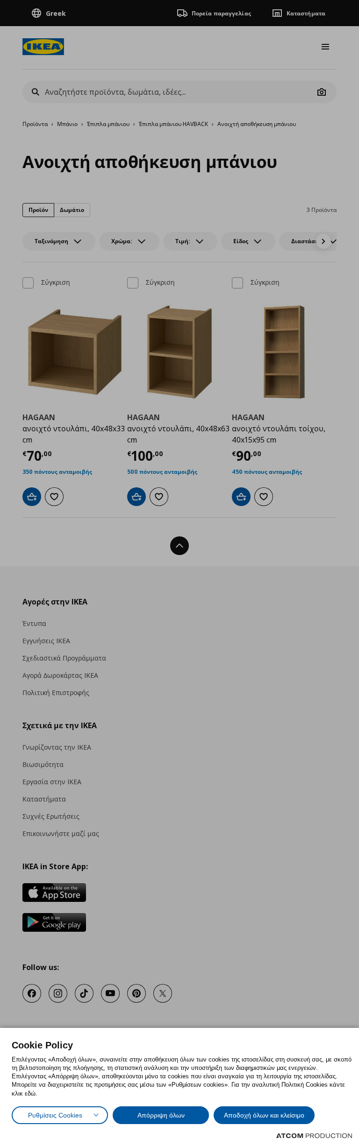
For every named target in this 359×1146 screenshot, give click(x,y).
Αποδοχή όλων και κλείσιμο (264, 1115)
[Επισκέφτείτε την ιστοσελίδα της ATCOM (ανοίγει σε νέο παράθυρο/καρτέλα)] (314, 1135)
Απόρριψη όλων (161, 1115)
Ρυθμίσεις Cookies (55, 1115)
